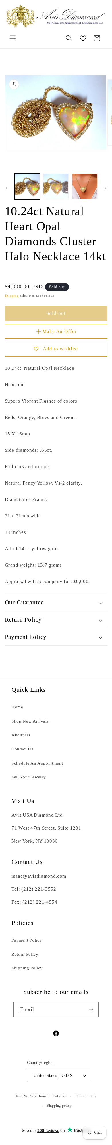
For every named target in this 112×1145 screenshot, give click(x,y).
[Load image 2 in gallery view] (56, 186)
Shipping (12, 295)
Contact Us (22, 748)
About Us (20, 734)
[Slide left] (6, 188)
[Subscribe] (91, 1009)
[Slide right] (105, 188)
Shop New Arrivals (30, 721)
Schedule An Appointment (37, 763)
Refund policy (85, 1096)
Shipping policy (59, 1106)
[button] (13, 38)
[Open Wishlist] (83, 38)
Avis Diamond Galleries (48, 1096)
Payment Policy (26, 940)
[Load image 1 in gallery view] (27, 186)
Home (17, 706)
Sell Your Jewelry (28, 776)
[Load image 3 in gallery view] (84, 186)
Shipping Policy (27, 967)
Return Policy (24, 954)
